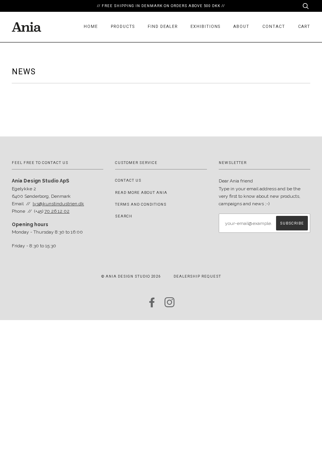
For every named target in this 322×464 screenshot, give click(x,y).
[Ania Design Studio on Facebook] (152, 305)
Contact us (128, 180)
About (241, 26)
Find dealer (162, 26)
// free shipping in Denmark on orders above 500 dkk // (161, 6)
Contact (273, 26)
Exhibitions (205, 26)
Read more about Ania (141, 192)
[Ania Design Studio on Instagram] (170, 305)
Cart (304, 26)
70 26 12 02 (57, 211)
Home (91, 26)
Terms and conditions (140, 204)
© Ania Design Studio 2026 (131, 276)
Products (123, 26)
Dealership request (197, 276)
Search (123, 216)
